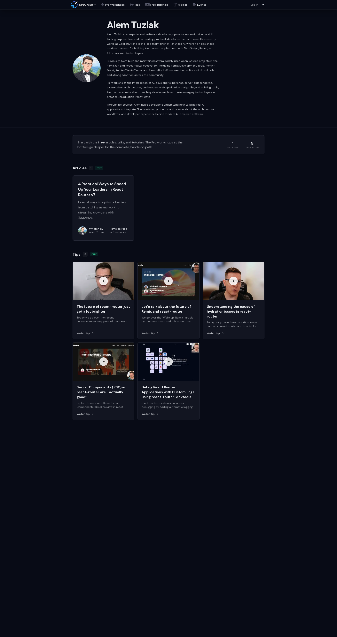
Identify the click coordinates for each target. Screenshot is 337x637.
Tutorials (159, 4)
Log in (254, 4)
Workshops (115, 4)
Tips (137, 4)
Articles (182, 4)
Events (201, 4)
